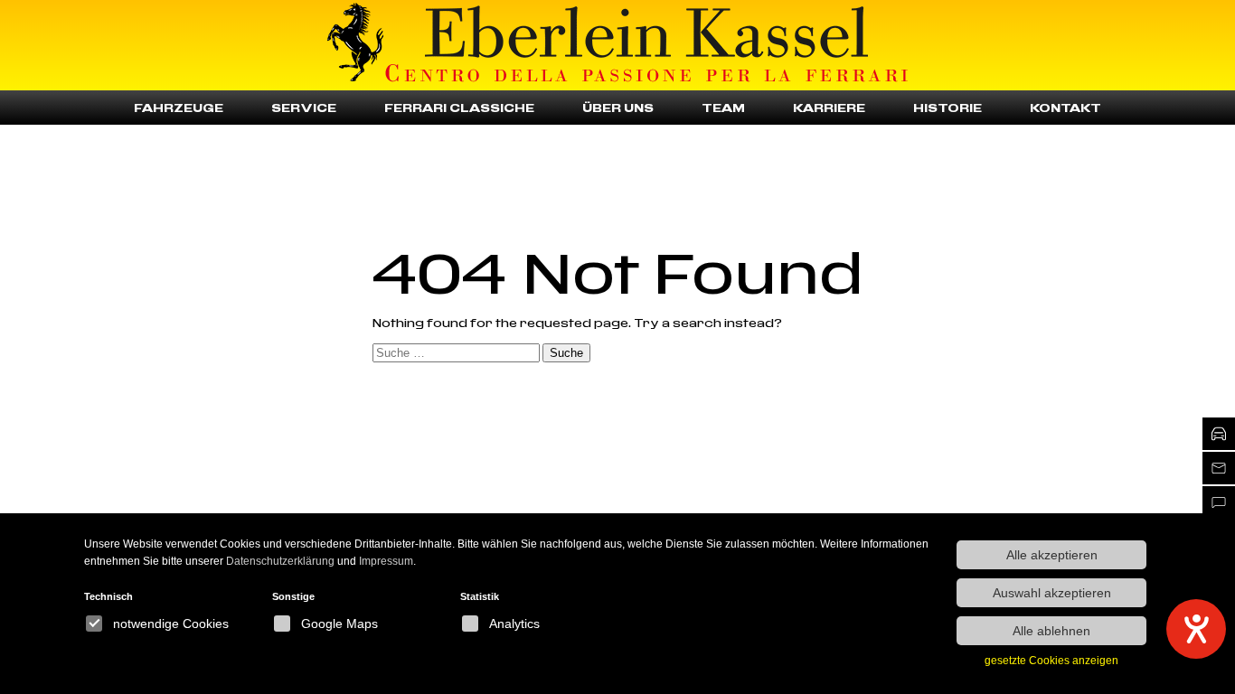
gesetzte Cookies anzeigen (1051, 660)
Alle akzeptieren (1052, 555)
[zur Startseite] (355, 45)
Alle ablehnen (1051, 631)
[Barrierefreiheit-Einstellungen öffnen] (1196, 629)
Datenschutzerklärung (280, 561)
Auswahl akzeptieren (1052, 593)
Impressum (386, 561)
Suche (566, 353)
